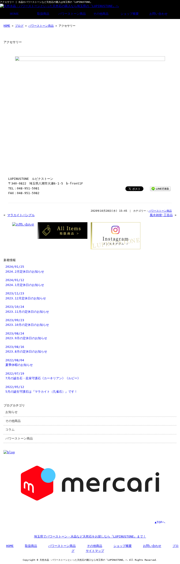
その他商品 (101, 13)
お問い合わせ (158, 13)
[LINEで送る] (160, 188)
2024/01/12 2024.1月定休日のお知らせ (24, 282)
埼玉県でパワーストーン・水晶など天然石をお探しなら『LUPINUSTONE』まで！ (90, 536)
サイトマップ (95, 551)
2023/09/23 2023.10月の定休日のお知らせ (27, 322)
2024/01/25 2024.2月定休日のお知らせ (24, 269)
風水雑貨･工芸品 (161, 215)
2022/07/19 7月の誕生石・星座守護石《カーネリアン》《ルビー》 (42, 376)
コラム (10, 429)
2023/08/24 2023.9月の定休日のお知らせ (26, 336)
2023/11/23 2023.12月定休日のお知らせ (25, 296)
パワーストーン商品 (72, 13)
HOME (14, 13)
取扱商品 (43, 13)
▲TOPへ (160, 522)
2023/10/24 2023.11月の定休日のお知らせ (27, 309)
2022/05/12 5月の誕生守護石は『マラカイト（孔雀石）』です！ (41, 389)
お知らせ (11, 412)
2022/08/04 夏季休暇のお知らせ (19, 362)
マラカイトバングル (21, 215)
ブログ (19, 25)
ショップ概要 (129, 13)
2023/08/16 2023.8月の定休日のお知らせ (26, 349)
